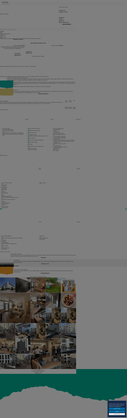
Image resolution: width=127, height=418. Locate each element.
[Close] (125, 402)
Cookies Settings (117, 414)
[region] (117, 409)
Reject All (117, 411)
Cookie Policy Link (118, 406)
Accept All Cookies (117, 408)
